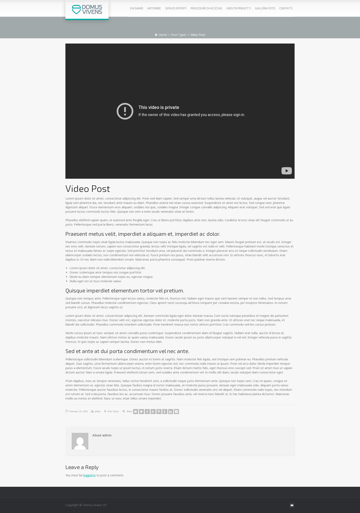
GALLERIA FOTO (265, 8)
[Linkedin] (170, 411)
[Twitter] (141, 411)
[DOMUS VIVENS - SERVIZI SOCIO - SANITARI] (87, 9)
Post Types (113, 411)
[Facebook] (147, 411)
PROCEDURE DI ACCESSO (206, 8)
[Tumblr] (164, 411)
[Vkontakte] (176, 411)
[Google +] (153, 411)
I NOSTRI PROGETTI (238, 8)
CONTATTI (285, 8)
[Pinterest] (158, 411)
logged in (89, 475)
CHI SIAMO (136, 8)
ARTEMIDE (154, 8)
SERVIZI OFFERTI (175, 8)
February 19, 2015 (78, 411)
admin (98, 411)
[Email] (135, 411)
